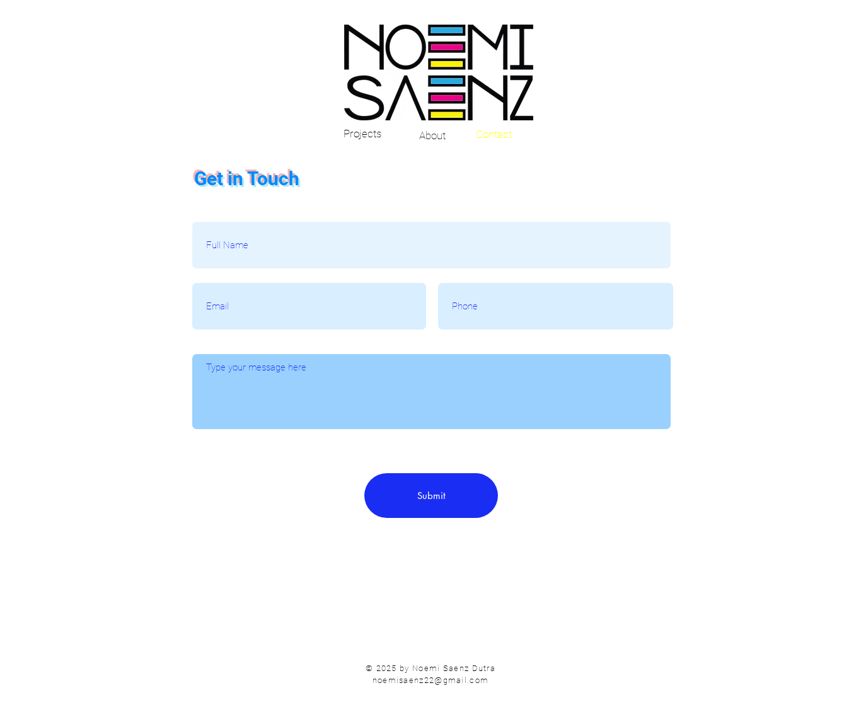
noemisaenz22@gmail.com (431, 680)
